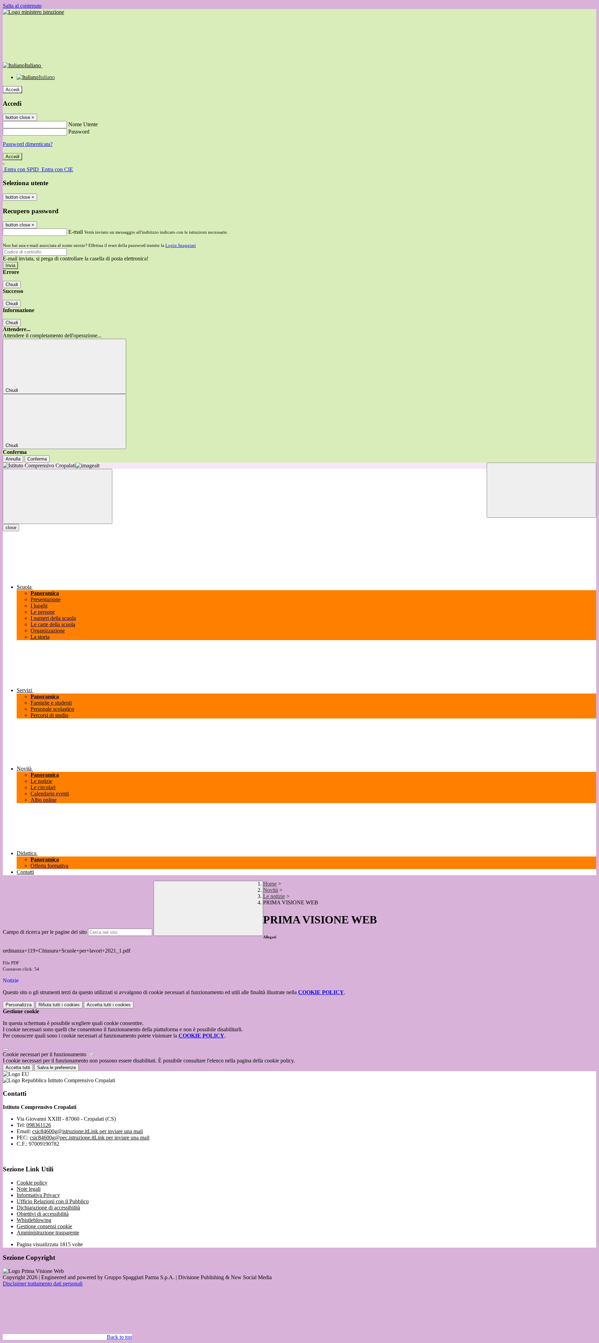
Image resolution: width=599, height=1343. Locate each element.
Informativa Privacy (38, 1195)
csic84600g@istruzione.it (87, 1131)
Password (78, 132)
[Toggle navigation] (57, 496)
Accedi (12, 89)
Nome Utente (83, 124)
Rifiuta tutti (59, 1004)
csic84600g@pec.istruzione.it (89, 1137)
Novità (270, 890)
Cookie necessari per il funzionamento (45, 1054)
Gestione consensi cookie (44, 1226)
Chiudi (12, 284)
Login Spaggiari (180, 245)
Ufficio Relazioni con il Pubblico (53, 1201)
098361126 (38, 1125)
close (11, 527)
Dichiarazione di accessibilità (48, 1208)
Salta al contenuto (22, 6)
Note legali (29, 1189)
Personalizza (19, 1004)
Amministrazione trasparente (48, 1233)
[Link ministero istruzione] (33, 12)
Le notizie (274, 896)
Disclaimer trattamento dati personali (43, 1283)
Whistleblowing (34, 1220)
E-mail (75, 232)
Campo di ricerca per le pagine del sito (45, 932)
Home (270, 884)
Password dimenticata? (28, 144)
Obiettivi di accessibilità (43, 1214)
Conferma (37, 459)
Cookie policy (32, 1183)
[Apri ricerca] (541, 490)
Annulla (13, 459)
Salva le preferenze (56, 1067)
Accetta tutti (109, 1004)
